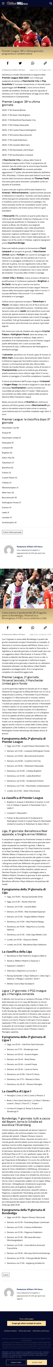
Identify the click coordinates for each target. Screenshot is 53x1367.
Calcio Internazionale (12, 532)
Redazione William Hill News (30, 546)
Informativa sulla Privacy (41, 1331)
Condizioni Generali (10, 1331)
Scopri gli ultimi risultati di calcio (26, 1323)
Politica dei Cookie (24, 1331)
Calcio (5, 1275)
